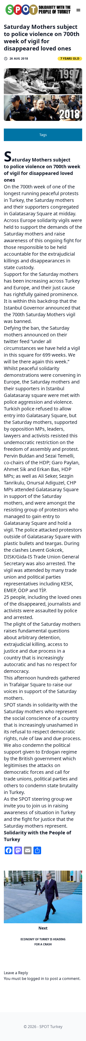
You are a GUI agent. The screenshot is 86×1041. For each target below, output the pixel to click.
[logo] (38, 9)
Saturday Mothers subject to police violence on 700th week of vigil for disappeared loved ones (42, 37)
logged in (35, 978)
